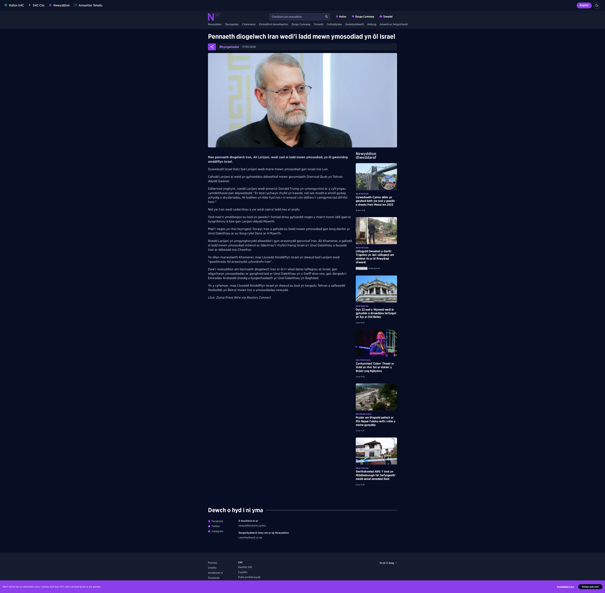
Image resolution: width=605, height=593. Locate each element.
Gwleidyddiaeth (354, 24)
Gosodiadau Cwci (565, 586)
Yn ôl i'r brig (386, 563)
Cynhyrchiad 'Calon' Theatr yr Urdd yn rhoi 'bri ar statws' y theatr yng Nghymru (375, 367)
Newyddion (215, 24)
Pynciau (212, 562)
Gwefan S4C (245, 567)
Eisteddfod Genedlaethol (273, 24)
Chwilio (212, 567)
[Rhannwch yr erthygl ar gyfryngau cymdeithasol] (212, 46)
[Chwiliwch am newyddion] (327, 17)
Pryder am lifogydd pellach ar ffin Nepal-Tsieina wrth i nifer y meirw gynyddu (375, 421)
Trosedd (318, 24)
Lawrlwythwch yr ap (250, 537)
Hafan (342, 16)
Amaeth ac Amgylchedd (394, 24)
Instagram (217, 531)
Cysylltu (242, 572)
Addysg (371, 24)
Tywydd (387, 16)
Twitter (216, 526)
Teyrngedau (232, 24)
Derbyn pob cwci (590, 586)
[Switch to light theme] (597, 5)
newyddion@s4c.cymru (252, 525)
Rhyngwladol (229, 46)
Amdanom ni (215, 572)
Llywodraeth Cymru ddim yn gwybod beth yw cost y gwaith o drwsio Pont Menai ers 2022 (375, 201)
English (584, 5)
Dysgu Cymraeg (364, 16)
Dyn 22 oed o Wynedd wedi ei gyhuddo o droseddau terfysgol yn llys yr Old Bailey (376, 313)
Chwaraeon (249, 24)
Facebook (217, 521)
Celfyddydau (334, 24)
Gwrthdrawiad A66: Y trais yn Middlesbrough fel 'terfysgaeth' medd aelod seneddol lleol (376, 475)
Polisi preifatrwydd (249, 577)
